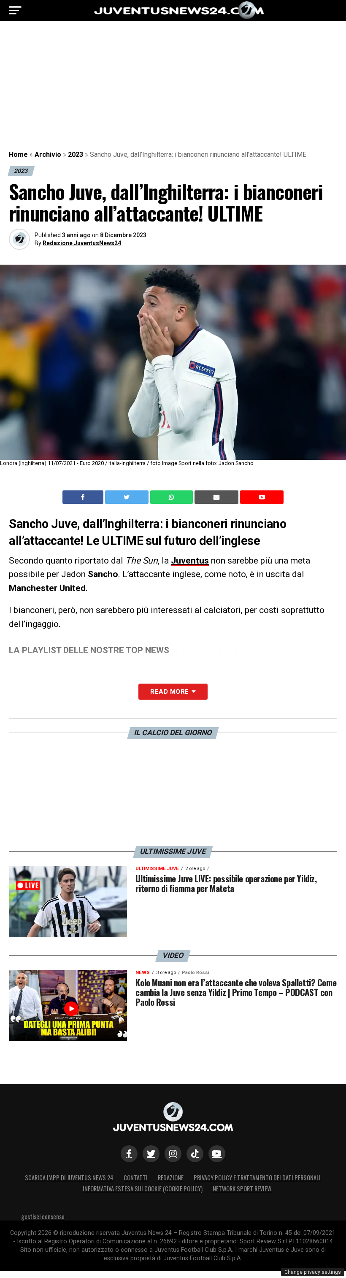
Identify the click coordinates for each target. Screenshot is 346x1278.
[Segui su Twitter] (151, 1153)
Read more (169, 691)
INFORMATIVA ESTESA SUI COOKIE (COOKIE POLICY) (143, 1188)
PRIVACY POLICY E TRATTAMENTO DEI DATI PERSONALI (257, 1177)
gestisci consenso (43, 1216)
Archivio (48, 155)
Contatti (136, 1177)
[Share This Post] (172, 497)
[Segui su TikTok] (195, 1153)
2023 (75, 155)
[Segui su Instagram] (173, 1153)
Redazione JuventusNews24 (82, 243)
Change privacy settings (312, 1272)
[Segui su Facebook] (129, 1153)
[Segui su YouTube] (216, 1153)
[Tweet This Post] (127, 497)
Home (18, 155)
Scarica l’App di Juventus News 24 (69, 1177)
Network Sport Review (242, 1188)
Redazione (171, 1177)
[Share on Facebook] (83, 497)
